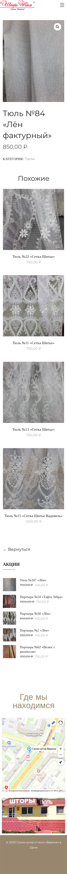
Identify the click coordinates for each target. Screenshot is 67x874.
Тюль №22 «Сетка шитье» (33, 256)
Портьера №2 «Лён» (34, 630)
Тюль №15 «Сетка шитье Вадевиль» (33, 516)
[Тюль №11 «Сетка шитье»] (33, 305)
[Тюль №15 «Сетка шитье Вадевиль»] (33, 478)
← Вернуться (16, 549)
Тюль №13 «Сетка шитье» (33, 429)
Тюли (30, 159)
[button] (57, 27)
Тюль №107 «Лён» (33, 580)
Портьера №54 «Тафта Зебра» (41, 597)
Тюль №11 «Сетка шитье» (33, 343)
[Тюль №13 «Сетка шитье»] (33, 392)
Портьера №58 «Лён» (35, 613)
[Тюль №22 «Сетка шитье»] (33, 219)
